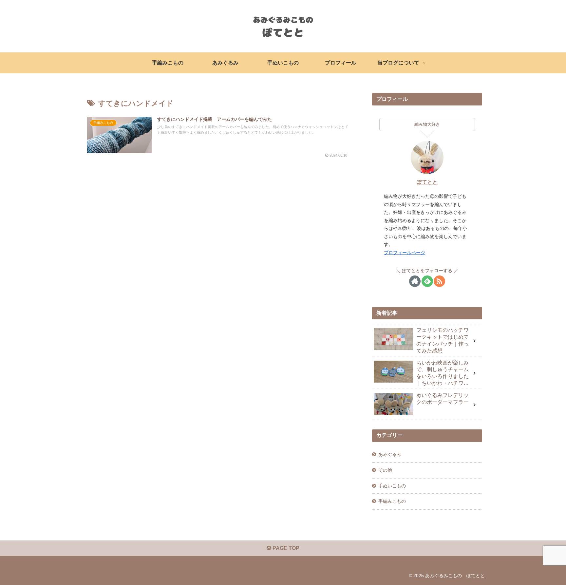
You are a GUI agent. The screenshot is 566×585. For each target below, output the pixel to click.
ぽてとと (427, 182)
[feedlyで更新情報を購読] (427, 281)
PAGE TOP (285, 548)
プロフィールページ (404, 252)
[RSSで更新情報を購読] (439, 281)
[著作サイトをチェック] (415, 281)
